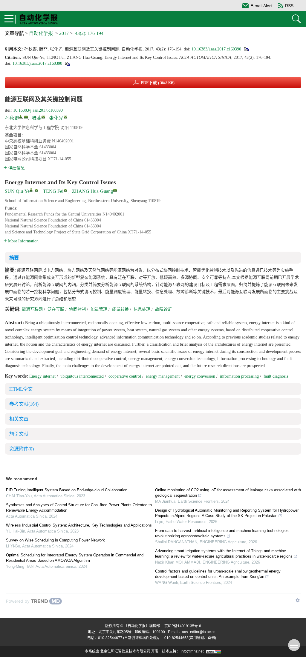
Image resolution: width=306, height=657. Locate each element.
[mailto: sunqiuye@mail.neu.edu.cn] (36, 190)
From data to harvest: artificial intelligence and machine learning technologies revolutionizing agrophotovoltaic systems (222, 533)
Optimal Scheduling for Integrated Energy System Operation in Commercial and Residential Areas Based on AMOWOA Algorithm (74, 558)
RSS (289, 5)
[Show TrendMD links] (297, 600)
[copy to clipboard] (67, 63)
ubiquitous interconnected (82, 376)
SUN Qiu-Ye (17, 191)
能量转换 (120, 309)
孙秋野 (12, 118)
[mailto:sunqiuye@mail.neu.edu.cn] (26, 117)
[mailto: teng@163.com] (65, 190)
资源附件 (21, 448)
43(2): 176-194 (89, 33)
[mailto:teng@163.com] (43, 117)
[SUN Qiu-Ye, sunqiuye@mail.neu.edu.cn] (31, 190)
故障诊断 (163, 309)
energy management (163, 376)
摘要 (14, 257)
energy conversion (199, 376)
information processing (239, 376)
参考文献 (24, 404)
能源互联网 (32, 309)
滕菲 (36, 118)
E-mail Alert (261, 5)
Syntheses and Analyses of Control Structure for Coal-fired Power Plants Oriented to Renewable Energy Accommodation (79, 508)
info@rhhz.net (192, 651)
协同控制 (77, 309)
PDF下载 (158, 83)
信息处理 (142, 309)
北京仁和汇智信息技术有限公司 (125, 651)
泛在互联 (56, 309)
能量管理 (99, 309)
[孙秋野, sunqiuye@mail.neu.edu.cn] (20, 117)
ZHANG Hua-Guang (92, 191)
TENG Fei (53, 191)
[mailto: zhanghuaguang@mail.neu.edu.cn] (115, 190)
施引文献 (18, 433)
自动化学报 (41, 33)
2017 (64, 33)
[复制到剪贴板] (246, 49)
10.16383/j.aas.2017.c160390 (216, 49)
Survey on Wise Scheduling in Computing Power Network (55, 540)
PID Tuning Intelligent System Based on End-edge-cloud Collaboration (66, 490)
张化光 (56, 118)
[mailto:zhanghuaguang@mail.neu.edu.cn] (65, 117)
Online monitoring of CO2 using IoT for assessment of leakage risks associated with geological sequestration (228, 493)
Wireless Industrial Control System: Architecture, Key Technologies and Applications (79, 525)
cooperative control (124, 376)
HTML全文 (21, 389)
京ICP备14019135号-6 (182, 626)
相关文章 (18, 418)
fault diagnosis (276, 376)
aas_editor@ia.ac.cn (198, 632)
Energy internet (42, 376)
